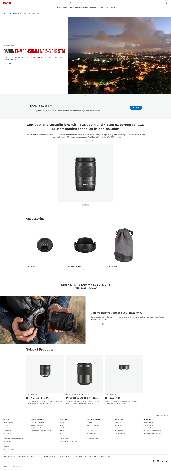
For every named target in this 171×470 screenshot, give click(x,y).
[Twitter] (162, 461)
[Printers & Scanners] (89, 8)
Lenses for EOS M (9, 45)
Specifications (86, 96)
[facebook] (153, 461)
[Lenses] (74, 8)
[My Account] (166, 3)
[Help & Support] (116, 8)
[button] (68, 205)
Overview (77, 96)
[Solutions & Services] (104, 8)
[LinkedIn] (158, 461)
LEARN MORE (136, 107)
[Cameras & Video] (67, 8)
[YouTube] (166, 461)
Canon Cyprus (7, 461)
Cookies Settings (105, 456)
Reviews (94, 96)
